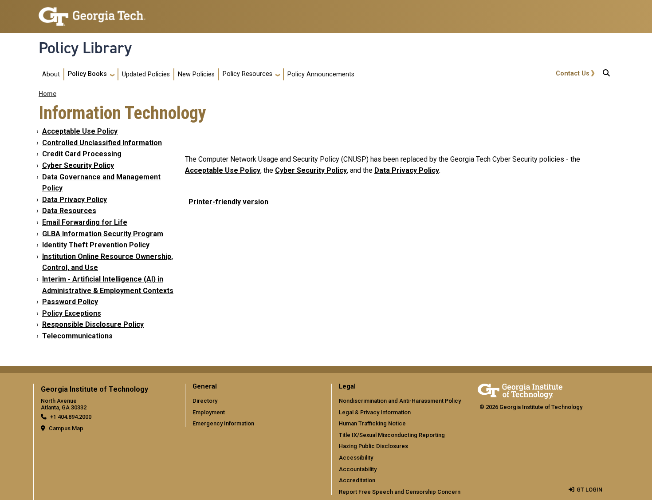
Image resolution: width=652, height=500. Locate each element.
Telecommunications (77, 336)
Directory (204, 400)
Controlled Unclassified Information (102, 143)
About (51, 74)
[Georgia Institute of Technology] (92, 12)
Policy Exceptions (71, 313)
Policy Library (85, 48)
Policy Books (87, 74)
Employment (208, 412)
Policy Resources (247, 74)
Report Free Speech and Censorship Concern (399, 491)
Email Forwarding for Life (84, 222)
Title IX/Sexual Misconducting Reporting (392, 435)
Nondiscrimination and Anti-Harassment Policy (400, 400)
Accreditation (357, 480)
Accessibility (356, 457)
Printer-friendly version (228, 202)
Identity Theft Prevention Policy (95, 245)
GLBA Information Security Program (102, 234)
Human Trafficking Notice (372, 423)
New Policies (196, 74)
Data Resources (69, 210)
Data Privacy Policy (74, 199)
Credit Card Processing (82, 154)
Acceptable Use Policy (80, 131)
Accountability (358, 469)
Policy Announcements (320, 74)
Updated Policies (146, 74)
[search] (606, 74)
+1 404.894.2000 (70, 416)
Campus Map (66, 428)
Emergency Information (223, 423)
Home (47, 94)
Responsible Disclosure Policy (93, 324)
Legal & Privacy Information (375, 412)
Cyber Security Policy (78, 165)
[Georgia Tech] (520, 389)
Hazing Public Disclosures (373, 446)
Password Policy (70, 302)
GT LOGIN (589, 489)
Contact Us (572, 73)
